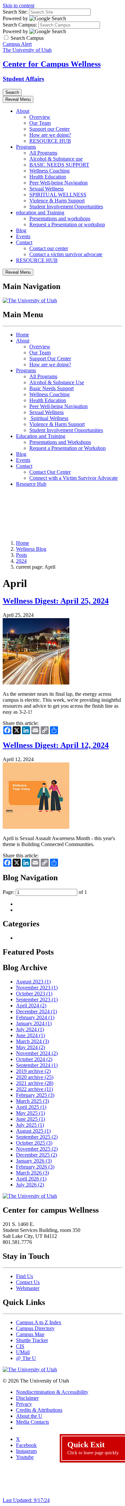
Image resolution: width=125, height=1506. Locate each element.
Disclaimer (27, 1398)
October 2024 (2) (34, 1059)
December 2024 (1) (36, 1011)
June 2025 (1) (30, 1119)
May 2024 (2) (30, 1047)
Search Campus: (20, 25)
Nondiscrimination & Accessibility (52, 1392)
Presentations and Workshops (60, 442)
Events (23, 236)
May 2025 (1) (30, 1113)
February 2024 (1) (35, 1017)
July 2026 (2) (30, 1184)
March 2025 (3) (32, 1101)
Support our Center (49, 129)
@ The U (26, 1358)
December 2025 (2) (36, 1155)
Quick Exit (93, 1447)
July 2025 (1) (30, 1125)
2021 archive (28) (34, 1083)
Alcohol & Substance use (56, 159)
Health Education (47, 176)
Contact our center (48, 248)
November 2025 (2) (37, 1149)
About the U (29, 1416)
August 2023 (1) (33, 981)
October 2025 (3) (34, 1143)
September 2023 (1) (37, 999)
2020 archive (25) (34, 1077)
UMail (23, 1352)
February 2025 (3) (35, 1095)
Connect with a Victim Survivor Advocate (73, 478)
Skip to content (18, 5)
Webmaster (27, 1288)
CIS (20, 1346)
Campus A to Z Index (38, 1322)
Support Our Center (50, 358)
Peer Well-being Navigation (58, 182)
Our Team (40, 123)
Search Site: (15, 12)
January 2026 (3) (34, 1161)
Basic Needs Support (51, 388)
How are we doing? (50, 135)
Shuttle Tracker (32, 1340)
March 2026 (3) (32, 1173)
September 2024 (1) (37, 1065)
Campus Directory (35, 1328)
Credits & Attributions (39, 1410)
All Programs (43, 153)
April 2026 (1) (31, 1179)
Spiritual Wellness (48, 418)
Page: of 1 (45, 892)
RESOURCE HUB (50, 141)
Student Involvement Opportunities (66, 206)
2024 (21, 561)
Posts (21, 555)
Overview (39, 117)
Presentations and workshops (59, 218)
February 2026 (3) (35, 1167)
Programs (26, 147)
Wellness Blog (31, 549)
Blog (21, 230)
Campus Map (30, 1334)
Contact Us (28, 1282)
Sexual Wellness (46, 188)
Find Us (24, 1276)
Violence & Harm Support (57, 200)
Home (22, 334)
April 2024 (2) (31, 1005)
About (22, 111)
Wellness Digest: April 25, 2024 (56, 601)
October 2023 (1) (34, 993)
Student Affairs (23, 78)
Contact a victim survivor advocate (65, 254)
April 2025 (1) (31, 1107)
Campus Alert (17, 44)
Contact (24, 242)
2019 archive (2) (33, 1071)
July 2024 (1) (30, 1029)
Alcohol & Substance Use (56, 382)
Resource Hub (31, 484)
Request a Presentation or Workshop (67, 448)
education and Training (40, 212)
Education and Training (40, 436)
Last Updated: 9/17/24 (26, 1500)
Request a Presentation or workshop (67, 224)
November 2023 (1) (37, 987)
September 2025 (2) (37, 1137)
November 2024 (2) (37, 1053)
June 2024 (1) (30, 1035)
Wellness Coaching (49, 171)
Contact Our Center (50, 472)
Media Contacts (32, 1422)
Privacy (24, 1404)
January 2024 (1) (34, 1023)
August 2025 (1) (33, 1131)
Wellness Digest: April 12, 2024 (56, 745)
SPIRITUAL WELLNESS (57, 194)
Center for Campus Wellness (52, 64)
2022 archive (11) (34, 1089)
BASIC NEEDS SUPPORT (59, 165)
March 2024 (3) (32, 1041)
